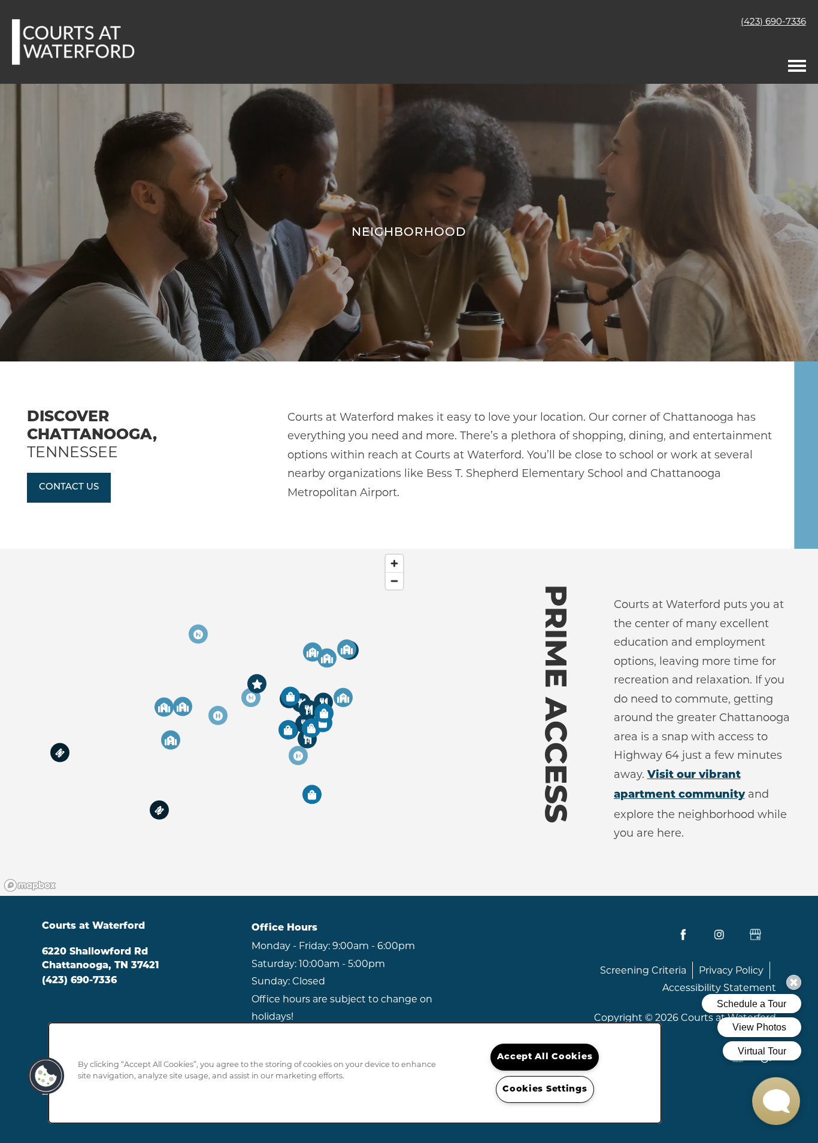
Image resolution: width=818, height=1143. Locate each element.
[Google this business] (755, 935)
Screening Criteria (643, 970)
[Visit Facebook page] (683, 935)
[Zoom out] (394, 580)
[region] (204, 722)
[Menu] (797, 63)
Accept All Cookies (544, 1057)
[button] (69, 488)
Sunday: (271, 981)
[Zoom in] (394, 563)
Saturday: (274, 963)
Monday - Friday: (291, 946)
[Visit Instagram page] (719, 935)
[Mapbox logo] (30, 885)
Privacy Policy (731, 970)
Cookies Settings (544, 1089)
